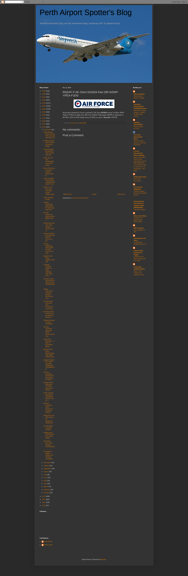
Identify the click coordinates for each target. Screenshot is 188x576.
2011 (44, 502)
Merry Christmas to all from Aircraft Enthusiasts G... (49, 172)
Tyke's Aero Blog (140, 216)
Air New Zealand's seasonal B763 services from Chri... (49, 331)
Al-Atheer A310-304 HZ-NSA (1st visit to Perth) (48, 143)
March (46, 487)
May (45, 481)
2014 (44, 127)
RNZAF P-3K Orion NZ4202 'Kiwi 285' (49, 259)
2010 (44, 505)
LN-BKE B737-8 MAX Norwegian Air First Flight (140, 258)
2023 (44, 100)
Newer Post (67, 194)
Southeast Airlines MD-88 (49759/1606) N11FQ (140, 193)
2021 (44, 106)
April (45, 484)
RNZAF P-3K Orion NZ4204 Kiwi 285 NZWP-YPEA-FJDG (48, 353)
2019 (44, 112)
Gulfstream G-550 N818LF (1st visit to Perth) (48, 435)
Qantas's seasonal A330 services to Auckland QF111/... (48, 407)
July (45, 475)
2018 (44, 115)
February (47, 490)
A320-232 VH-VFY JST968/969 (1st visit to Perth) (48, 161)
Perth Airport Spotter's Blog (86, 12)
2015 (44, 124)
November (47, 463)
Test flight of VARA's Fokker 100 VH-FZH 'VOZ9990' (48, 455)
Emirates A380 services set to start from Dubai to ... (48, 314)
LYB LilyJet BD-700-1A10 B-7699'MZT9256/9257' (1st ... (49, 181)
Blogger (103, 559)
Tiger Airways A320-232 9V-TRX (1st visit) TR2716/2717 (49, 135)
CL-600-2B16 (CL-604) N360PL (48, 428)
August (46, 472)
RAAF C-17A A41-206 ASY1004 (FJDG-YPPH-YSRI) (48, 191)
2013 (44, 496)
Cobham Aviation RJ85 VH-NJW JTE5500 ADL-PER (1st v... (47, 270)
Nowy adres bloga (139, 209)
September (48, 469)
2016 (44, 121)
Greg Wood (48, 541)
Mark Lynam (48, 545)
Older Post (121, 194)
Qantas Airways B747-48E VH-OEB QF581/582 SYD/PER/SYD (49, 364)
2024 (44, 97)
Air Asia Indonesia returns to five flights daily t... (49, 216)
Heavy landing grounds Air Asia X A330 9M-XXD (48, 152)
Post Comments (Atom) (80, 198)
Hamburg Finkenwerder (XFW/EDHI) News (140, 106)
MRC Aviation (139, 228)
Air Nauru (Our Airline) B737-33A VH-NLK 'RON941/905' (49, 282)
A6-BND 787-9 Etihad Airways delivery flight (138, 219)
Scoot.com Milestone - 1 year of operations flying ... (48, 342)
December (47, 130)
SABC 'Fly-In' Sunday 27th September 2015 (139, 273)
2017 (44, 118)
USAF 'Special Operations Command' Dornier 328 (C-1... (48, 396)
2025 (44, 94)
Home (94, 194)
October (47, 466)
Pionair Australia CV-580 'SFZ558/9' (49, 322)
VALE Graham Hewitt (48, 198)
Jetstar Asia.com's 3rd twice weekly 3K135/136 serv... (48, 293)
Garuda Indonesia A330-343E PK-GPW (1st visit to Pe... (48, 206)
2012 (44, 499)
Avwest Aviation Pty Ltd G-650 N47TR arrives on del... (49, 237)
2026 (44, 91)
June (46, 478)
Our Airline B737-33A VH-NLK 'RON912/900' (49, 444)
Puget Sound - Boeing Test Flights (139, 253)
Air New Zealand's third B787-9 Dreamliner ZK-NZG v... (48, 375)
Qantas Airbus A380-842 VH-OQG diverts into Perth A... (48, 386)
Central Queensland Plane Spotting (139, 153)
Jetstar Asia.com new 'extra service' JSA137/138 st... (49, 226)
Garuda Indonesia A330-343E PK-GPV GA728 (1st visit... (48, 248)
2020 (44, 109)
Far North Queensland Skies (138, 137)
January (47, 493)
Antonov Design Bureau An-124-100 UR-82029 (140, 143)
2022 (44, 103)
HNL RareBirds (139, 94)
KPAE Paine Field (140, 177)
